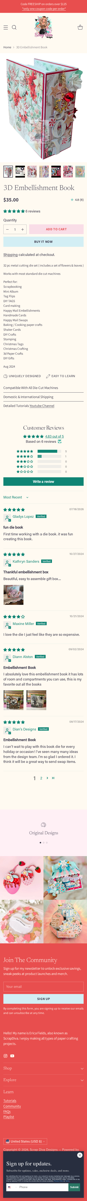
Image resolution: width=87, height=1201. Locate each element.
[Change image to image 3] (32, 172)
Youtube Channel (42, 405)
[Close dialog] (80, 1155)
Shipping (10, 254)
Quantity (10, 220)
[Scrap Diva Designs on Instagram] (5, 1056)
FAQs (7, 1111)
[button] (14, 211)
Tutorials (9, 1100)
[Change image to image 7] (80, 172)
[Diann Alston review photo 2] (36, 700)
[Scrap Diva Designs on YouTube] (12, 1056)
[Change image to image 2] (20, 172)
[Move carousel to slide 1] (40, 842)
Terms (67, 1181)
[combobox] (12, 1187)
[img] (14, 509)
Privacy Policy (58, 1181)
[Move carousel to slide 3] (47, 842)
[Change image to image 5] (56, 172)
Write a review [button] (43, 481)
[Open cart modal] (80, 27)
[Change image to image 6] (68, 172)
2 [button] (41, 778)
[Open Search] (14, 27)
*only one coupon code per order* (44, 9)
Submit (74, 1187)
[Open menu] (5, 27)
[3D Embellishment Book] (43, 107)
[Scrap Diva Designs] (43, 27)
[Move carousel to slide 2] (43, 842)
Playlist (8, 1116)
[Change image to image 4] (44, 172)
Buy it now (43, 241)
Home (7, 47)
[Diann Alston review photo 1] (13, 700)
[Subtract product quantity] (7, 229)
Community (12, 1106)
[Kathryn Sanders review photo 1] (13, 595)
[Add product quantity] (22, 229)
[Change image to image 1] (8, 172)
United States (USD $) (26, 1141)
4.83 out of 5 (54, 436)
